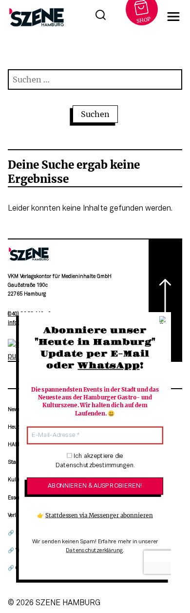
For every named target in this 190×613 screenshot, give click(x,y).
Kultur (15, 480)
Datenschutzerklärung (94, 550)
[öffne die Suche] (100, 16)
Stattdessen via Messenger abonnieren (99, 515)
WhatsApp (108, 366)
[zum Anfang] (165, 299)
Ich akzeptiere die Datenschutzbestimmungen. (95, 461)
